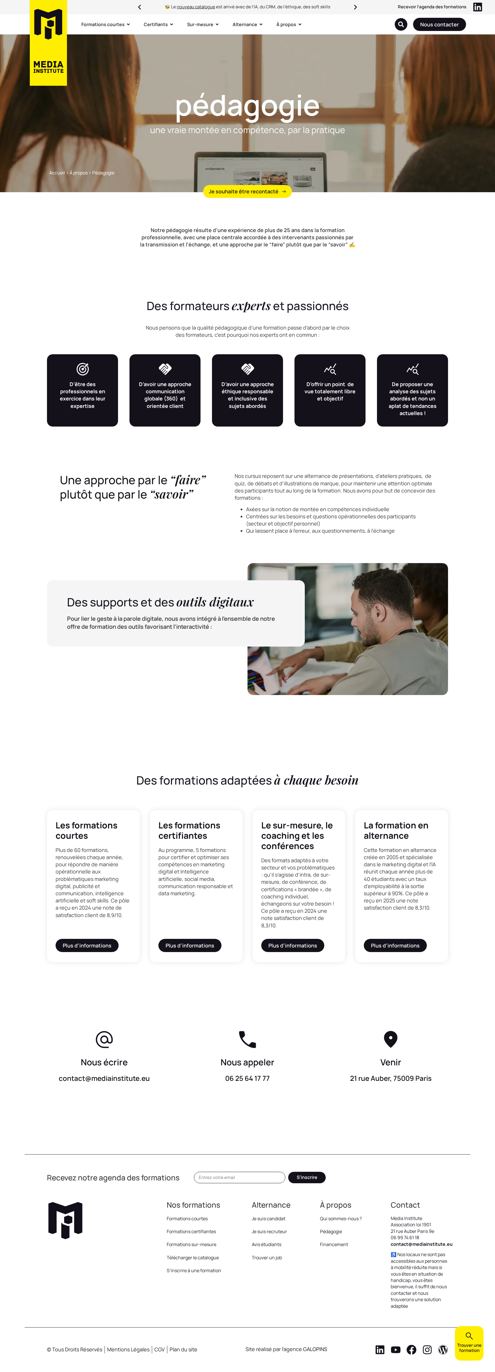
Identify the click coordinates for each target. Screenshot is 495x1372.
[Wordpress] (443, 1350)
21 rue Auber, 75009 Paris (391, 1078)
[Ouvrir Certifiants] (171, 24)
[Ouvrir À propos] (300, 24)
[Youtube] (396, 1350)
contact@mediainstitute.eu (104, 1078)
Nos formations (193, 1205)
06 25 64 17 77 (247, 1078)
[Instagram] (427, 1350)
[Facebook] (411, 1350)
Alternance (271, 1205)
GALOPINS (315, 1349)
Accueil (57, 173)
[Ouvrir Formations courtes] (128, 24)
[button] (139, 7)
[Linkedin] (380, 1350)
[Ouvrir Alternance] (261, 24)
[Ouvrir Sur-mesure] (217, 24)
